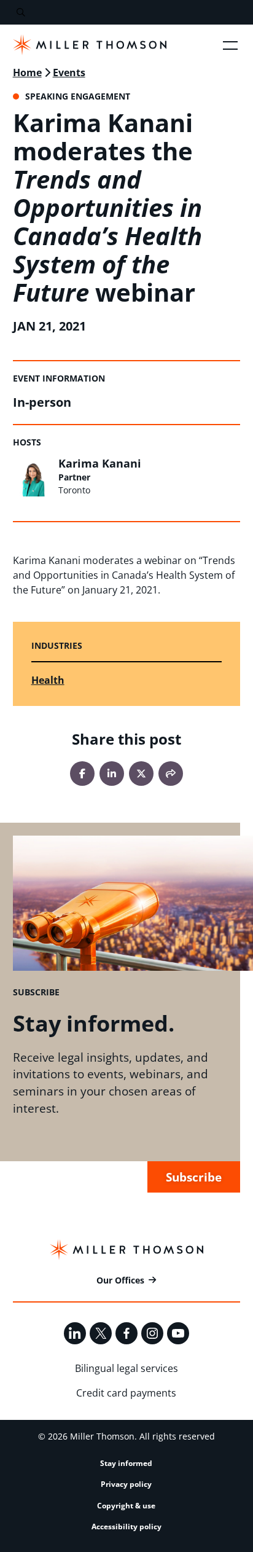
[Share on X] (141, 773)
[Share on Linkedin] (111, 773)
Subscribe (194, 1177)
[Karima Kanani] (32, 476)
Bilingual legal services (126, 1368)
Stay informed (126, 1463)
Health (47, 680)
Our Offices (120, 1280)
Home (27, 72)
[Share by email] (170, 773)
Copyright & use (126, 1505)
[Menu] (230, 45)
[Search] (20, 12)
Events (69, 72)
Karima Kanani (99, 463)
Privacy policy (126, 1484)
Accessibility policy (126, 1526)
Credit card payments (126, 1393)
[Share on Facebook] (82, 773)
